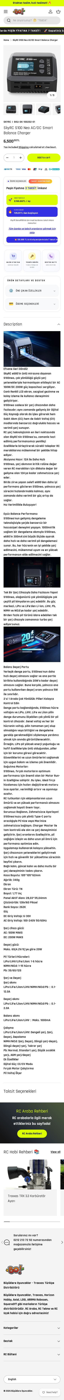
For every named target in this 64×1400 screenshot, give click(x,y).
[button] (58, 11)
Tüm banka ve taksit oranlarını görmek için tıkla (32, 231)
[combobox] (32, 20)
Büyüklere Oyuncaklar (21, 1391)
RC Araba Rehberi (32, 1133)
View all (55, 1152)
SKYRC (7, 122)
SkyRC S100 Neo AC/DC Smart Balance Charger (35, 40)
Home (6, 40)
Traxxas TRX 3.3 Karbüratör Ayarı (27, 1198)
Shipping (23, 147)
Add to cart (43, 157)
